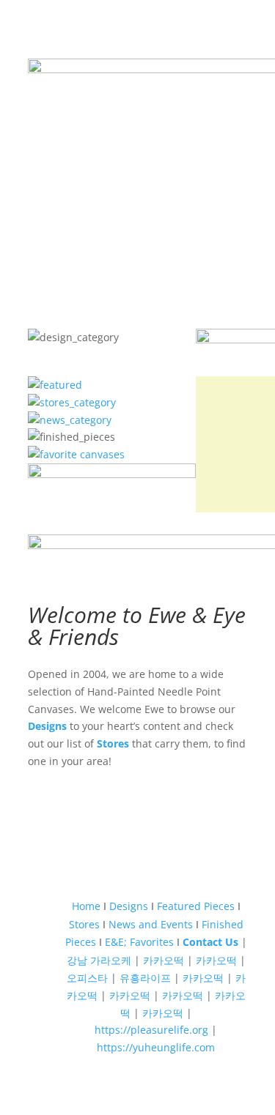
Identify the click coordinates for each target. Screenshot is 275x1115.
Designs (47, 726)
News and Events (151, 924)
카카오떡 (163, 960)
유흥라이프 (145, 978)
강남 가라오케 (99, 960)
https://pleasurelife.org (151, 1030)
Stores (113, 743)
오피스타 (87, 978)
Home (86, 906)
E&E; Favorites (139, 942)
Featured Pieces (196, 906)
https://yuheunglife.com (156, 1047)
